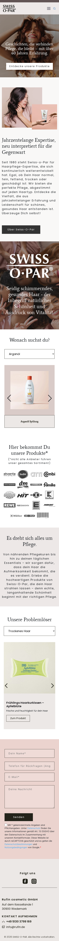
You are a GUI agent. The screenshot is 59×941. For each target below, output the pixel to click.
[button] (9, 398)
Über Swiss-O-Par (21, 229)
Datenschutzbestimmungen (18, 844)
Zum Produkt (18, 718)
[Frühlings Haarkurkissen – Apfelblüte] (29, 668)
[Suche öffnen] (54, 8)
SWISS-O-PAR (20, 936)
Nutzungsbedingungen (16, 847)
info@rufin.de (15, 927)
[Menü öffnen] (49, 8)
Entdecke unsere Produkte (29, 66)
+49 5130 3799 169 (18, 921)
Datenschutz (33, 828)
